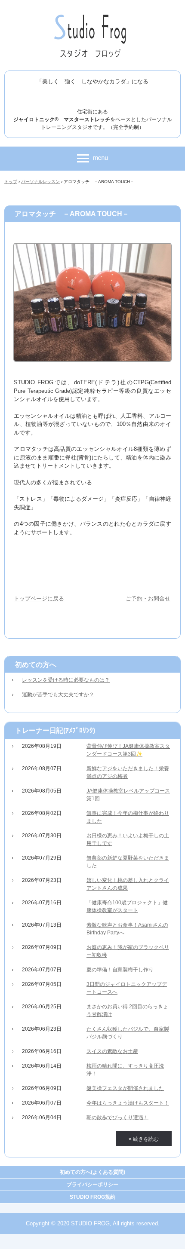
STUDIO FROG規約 (92, 1197)
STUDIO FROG (93, 16)
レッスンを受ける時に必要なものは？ (66, 680)
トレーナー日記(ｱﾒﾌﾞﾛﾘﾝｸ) (55, 730)
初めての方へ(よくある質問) (92, 1172)
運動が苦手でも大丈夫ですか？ (58, 695)
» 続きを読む (144, 1139)
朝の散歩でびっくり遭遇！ (117, 1117)
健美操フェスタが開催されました (125, 1088)
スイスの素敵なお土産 (112, 1051)
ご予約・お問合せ (148, 598)
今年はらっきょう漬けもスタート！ (127, 1103)
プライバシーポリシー (92, 1185)
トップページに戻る (39, 598)
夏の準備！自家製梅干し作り (120, 970)
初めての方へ (35, 664)
